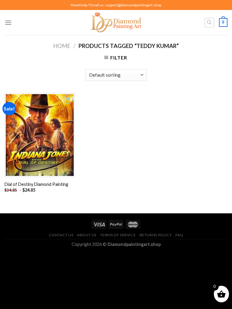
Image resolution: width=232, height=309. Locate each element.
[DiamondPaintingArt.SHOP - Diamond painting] (116, 22)
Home (61, 46)
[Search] (209, 22)
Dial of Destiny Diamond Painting (36, 184)
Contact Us (61, 235)
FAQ (179, 235)
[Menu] (8, 22)
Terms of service (118, 235)
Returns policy (156, 235)
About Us (86, 235)
